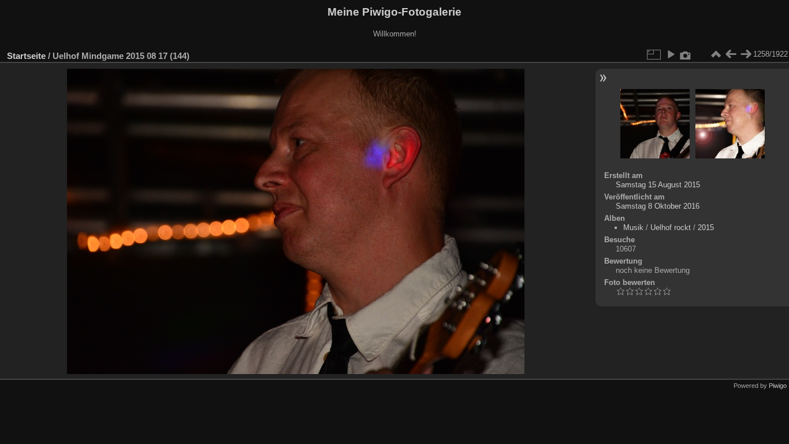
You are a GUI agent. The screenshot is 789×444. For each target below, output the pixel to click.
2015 (706, 227)
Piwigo (778, 385)
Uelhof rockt (670, 227)
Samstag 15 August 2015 (658, 184)
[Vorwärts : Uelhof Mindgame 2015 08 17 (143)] (745, 54)
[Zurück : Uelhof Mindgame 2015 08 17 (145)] (730, 54)
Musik (633, 227)
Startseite (26, 56)
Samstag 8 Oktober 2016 (657, 206)
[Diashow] (670, 54)
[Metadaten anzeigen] (685, 54)
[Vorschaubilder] (715, 54)
